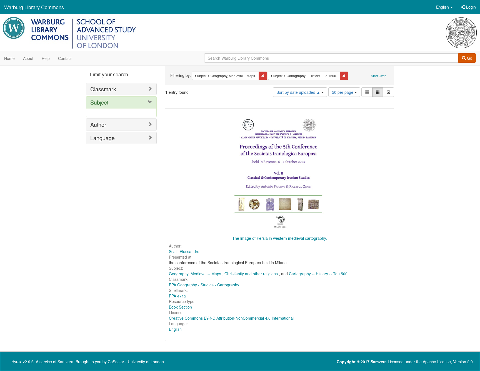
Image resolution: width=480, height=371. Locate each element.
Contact (65, 58)
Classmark (103, 89)
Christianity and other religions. (251, 273)
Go (469, 58)
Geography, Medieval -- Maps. (195, 273)
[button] (444, 7)
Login (470, 7)
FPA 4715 (177, 296)
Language (102, 138)
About (28, 58)
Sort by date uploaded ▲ (298, 92)
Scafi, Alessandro (184, 251)
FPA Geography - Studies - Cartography (204, 284)
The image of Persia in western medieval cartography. (279, 238)
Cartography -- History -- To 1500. (319, 273)
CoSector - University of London (136, 361)
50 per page (343, 92)
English (175, 329)
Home (9, 58)
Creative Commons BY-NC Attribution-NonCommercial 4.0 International (231, 318)
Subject (99, 102)
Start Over (378, 75)
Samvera (65, 361)
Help (46, 58)
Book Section (180, 307)
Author (98, 124)
